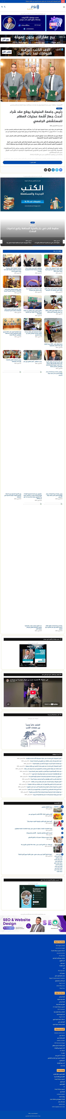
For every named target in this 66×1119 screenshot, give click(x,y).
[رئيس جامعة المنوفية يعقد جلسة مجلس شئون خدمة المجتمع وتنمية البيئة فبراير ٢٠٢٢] (53, 260)
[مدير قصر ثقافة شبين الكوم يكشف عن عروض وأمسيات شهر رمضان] (53, 302)
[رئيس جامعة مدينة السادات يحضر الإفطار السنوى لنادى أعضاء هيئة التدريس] (53, 431)
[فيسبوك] (60, 169)
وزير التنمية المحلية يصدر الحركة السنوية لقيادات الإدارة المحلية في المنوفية (12, 495)
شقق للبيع (62, 1084)
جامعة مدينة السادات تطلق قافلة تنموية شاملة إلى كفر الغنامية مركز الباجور (53, 627)
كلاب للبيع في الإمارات (59, 1048)
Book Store (62, 988)
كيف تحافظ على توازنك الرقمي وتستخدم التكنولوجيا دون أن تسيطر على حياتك (42, 1)
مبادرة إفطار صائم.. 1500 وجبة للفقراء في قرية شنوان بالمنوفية (53, 345)
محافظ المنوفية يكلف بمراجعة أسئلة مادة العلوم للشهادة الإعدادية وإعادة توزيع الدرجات (12, 269)
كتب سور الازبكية (61, 1063)
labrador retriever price (59, 1033)
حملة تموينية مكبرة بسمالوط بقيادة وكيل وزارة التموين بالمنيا (32, 230)
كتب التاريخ (62, 961)
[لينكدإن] (53, 169)
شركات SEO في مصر (60, 1056)
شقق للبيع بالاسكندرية (59, 1077)
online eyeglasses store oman (58, 1107)
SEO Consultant (61, 1009)
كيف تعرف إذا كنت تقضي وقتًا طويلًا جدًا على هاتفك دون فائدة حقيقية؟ (44, 784)
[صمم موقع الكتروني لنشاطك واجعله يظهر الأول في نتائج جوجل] (33, 924)
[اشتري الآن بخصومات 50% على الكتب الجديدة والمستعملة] (32, 195)
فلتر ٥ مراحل (62, 997)
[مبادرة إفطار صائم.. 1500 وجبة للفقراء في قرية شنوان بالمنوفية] (53, 330)
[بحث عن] (2, 8)
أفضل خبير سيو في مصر (33, 884)
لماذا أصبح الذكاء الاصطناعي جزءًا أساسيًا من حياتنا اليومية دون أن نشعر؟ (44, 789)
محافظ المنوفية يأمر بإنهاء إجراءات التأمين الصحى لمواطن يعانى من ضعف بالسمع (33, 333)
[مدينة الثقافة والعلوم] (57, 809)
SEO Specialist (61, 971)
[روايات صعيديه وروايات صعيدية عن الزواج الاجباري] (57, 840)
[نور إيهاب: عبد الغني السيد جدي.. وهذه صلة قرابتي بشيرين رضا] (57, 848)
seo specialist (62, 956)
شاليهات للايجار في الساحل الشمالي (56, 1058)
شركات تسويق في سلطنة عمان (57, 1099)
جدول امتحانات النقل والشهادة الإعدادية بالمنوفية (13, 360)
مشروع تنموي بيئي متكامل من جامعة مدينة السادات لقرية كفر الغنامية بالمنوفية (33, 312)
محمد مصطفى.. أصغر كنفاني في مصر (33, 362)
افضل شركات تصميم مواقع (59, 1046)
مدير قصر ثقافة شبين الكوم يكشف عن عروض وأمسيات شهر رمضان (53, 311)
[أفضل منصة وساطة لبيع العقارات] (33, 39)
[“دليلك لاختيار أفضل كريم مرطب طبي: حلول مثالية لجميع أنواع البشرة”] (57, 863)
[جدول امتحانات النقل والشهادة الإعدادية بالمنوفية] (12, 354)
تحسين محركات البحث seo (59, 1007)
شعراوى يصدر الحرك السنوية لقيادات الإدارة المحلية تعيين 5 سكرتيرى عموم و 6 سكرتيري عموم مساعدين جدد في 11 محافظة (33, 496)
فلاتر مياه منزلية (61, 999)
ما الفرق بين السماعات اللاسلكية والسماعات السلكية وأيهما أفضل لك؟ (45, 777)
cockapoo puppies (61, 1094)
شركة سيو (62, 1092)
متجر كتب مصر (61, 1102)
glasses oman (62, 1104)
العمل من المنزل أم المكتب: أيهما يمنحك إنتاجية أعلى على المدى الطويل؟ (44, 787)
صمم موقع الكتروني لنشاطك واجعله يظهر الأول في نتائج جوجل (33, 14)
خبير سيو (63, 963)
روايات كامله (62, 1097)
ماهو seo (63, 1053)
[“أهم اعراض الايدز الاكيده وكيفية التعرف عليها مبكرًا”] (57, 824)
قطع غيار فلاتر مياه (60, 1004)
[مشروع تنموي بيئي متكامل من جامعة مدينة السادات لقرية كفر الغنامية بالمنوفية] (33, 302)
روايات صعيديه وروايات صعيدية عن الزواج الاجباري (40, 837)
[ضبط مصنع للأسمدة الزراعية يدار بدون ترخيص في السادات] (33, 281)
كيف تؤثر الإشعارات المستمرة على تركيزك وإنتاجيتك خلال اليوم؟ (46, 774)
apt (64, 1087)
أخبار (33, 222)
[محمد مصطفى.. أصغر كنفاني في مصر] (33, 355)
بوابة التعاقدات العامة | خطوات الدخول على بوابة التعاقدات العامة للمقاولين (33, 829)
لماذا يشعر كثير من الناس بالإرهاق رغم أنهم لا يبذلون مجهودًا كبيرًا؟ (46, 779)
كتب (64, 968)
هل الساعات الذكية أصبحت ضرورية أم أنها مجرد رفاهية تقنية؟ (47, 764)
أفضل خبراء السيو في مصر (33, 643)
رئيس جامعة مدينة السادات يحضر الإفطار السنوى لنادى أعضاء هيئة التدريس (54, 495)
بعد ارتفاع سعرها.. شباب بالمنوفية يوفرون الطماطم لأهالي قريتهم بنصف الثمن (33, 627)
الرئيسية (59, 105)
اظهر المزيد (33, 162)
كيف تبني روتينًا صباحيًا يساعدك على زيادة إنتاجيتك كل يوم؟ (47, 795)
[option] (32, 230)
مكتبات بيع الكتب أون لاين (59, 958)
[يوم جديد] (33, 7)
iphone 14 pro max (61, 986)
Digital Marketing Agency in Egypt (34, 1116)
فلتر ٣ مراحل (62, 1002)
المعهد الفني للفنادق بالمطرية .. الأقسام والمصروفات (39, 833)
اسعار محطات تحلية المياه (59, 1024)
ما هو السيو (62, 1061)
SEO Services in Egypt (59, 1043)
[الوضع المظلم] (5, 8)
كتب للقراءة (62, 966)
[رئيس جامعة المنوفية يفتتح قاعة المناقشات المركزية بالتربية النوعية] (12, 282)
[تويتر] (57, 169)
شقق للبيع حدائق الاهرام (59, 1074)
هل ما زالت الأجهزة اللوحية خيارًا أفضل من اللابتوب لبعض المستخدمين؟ (45, 771)
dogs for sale (62, 983)
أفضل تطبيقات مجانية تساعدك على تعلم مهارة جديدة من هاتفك (46, 782)
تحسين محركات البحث (60, 1079)
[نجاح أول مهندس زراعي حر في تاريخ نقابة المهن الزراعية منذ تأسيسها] (53, 281)
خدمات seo (62, 1051)
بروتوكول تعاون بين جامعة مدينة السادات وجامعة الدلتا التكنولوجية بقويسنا (33, 269)
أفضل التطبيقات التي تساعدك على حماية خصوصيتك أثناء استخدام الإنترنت (43, 758)
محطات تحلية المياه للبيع (59, 1019)
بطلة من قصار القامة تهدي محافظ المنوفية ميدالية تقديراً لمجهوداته (12, 310)
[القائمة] (64, 8)
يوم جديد (62, 1066)
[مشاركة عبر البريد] (49, 169)
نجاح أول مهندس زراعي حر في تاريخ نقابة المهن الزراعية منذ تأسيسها (53, 289)
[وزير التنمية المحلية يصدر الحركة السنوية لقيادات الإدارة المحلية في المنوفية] (12, 431)
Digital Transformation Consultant (57, 978)
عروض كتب (62, 973)
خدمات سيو (62, 1036)
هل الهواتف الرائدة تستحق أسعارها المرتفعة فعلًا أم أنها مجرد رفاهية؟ (45, 792)
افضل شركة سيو (61, 1038)
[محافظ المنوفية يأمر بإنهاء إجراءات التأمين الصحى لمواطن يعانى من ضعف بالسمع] (33, 324)
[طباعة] (45, 169)
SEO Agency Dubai (60, 946)
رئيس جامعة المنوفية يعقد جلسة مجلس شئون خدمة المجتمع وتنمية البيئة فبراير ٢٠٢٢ (53, 269)
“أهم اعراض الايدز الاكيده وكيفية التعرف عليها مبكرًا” (39, 821)
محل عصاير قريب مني (60, 976)
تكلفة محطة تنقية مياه (59, 1012)
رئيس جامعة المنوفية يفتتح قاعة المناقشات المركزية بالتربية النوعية (12, 290)
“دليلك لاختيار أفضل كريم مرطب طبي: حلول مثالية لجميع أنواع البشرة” (35, 854)
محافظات (54, 105)
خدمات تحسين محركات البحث (58, 951)
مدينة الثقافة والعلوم (47, 807)
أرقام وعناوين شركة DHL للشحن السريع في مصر (40, 814)
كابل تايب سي (61, 1022)
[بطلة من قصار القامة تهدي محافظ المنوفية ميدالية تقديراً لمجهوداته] (12, 301)
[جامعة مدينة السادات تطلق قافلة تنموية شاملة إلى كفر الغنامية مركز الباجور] (53, 563)
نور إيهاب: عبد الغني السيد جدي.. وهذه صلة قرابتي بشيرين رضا (36, 845)
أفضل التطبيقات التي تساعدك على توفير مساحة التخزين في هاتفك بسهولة (43, 766)
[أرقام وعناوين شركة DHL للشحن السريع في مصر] (57, 817)
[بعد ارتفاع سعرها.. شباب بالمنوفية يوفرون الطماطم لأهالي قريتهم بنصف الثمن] (33, 563)
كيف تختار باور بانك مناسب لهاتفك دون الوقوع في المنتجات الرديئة (45, 761)
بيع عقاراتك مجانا (33, 33)
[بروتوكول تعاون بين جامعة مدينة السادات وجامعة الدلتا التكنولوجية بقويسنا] (33, 260)
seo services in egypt (60, 948)
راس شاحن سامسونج (60, 981)
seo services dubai (61, 953)
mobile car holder (61, 1041)
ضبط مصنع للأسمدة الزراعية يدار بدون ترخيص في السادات (34, 289)
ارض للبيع (62, 1082)
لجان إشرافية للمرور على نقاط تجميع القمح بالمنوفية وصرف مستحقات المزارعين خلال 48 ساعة (12, 333)
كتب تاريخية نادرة (61, 1014)
